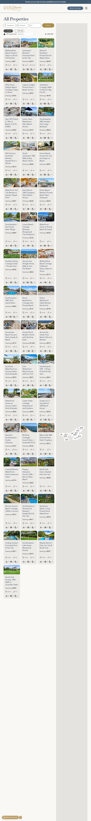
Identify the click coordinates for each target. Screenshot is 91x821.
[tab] (4, 45)
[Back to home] (12, 8)
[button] (86, 9)
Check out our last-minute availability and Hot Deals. (45, 2)
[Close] (88, 1)
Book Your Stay (75, 8)
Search (48, 25)
